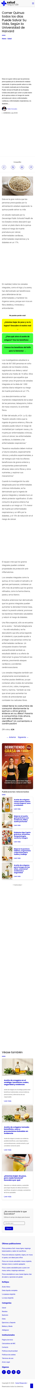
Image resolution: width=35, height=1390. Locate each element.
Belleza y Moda (7, 1326)
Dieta (4, 1319)
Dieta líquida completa (9, 1290)
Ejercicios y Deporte (8, 1322)
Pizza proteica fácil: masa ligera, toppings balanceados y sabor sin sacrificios (16, 1249)
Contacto (5, 1347)
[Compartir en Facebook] (4, 167)
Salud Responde (21, 1383)
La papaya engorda (8, 1294)
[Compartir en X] (13, 167)
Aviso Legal (6, 1362)
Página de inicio (7, 1340)
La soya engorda (7, 1298)
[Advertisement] (17, 59)
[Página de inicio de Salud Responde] (10, 3)
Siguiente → (23, 737)
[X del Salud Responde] (14, 1373)
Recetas (4, 1311)
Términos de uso (7, 1358)
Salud (10, 39)
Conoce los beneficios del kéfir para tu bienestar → (17, 349)
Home (4, 39)
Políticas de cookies (9, 1355)
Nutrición (5, 1315)
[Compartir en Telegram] (31, 167)
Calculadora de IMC (8, 1343)
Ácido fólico (6, 1287)
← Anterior (11, 737)
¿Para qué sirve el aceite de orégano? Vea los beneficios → (17, 338)
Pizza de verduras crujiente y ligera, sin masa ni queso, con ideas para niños (17, 1256)
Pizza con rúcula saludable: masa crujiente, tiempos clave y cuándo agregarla (17, 1262)
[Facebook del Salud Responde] (4, 1373)
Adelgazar (5, 1330)
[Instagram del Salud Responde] (9, 1373)
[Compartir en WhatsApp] (22, 167)
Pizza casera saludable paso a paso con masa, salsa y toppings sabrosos (16, 1269)
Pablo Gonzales (12, 109)
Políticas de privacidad (10, 1351)
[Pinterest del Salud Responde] (18, 1373)
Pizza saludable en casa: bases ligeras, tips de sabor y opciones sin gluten (17, 1275)
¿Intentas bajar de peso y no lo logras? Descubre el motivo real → (17, 325)
